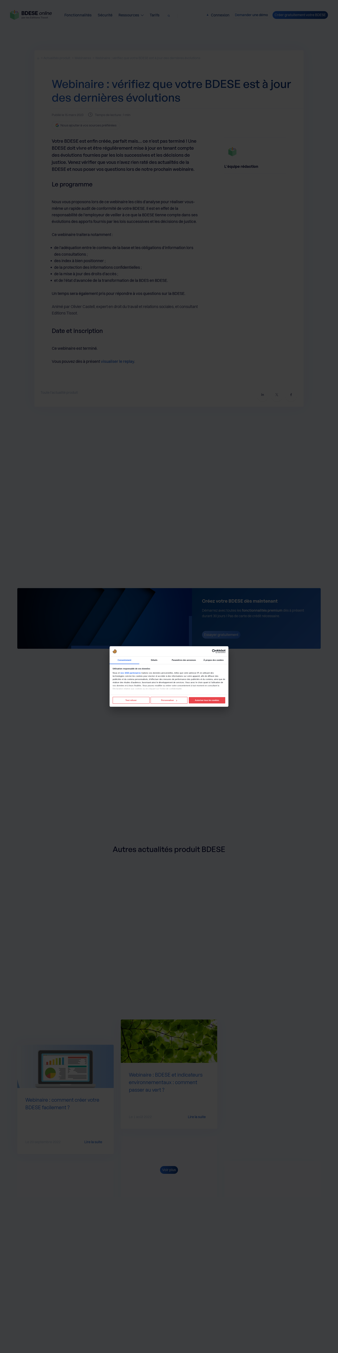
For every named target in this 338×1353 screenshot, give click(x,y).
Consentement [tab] (124, 660)
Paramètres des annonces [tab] (184, 660)
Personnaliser (167, 700)
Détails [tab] (154, 660)
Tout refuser (131, 700)
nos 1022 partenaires (130, 673)
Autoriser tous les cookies (207, 700)
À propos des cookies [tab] (213, 660)
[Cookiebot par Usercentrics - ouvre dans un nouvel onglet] (214, 651)
